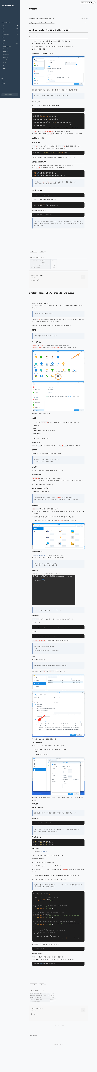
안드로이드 (6, 54)
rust (4, 62)
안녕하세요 (34, 277)
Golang (5, 59)
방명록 (3, 83)
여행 (10, 37)
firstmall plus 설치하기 (34, 1001)
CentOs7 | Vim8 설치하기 (35, 267)
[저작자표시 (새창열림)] (45, 251)
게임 (10, 25)
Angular (5, 51)
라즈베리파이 (7, 46)
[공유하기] (34, 251)
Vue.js (5, 65)
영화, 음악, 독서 (10, 34)
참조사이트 (44, 851)
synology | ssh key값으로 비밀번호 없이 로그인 (41, 18)
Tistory (61, 1044)
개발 (10, 43)
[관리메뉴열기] (94, 3)
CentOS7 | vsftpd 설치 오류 (35, 999)
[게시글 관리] (36, 251)
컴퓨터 (10, 40)
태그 (3, 81)
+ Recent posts (33, 1035)
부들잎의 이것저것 (8, 5)
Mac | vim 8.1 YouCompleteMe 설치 (37, 260)
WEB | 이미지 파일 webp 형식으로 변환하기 (38, 995)
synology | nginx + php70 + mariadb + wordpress (41, 23)
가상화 (5, 57)
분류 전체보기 (6, 22)
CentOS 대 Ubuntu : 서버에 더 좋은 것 (37, 262)
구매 (10, 28)
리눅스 (5, 48)
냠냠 (10, 31)
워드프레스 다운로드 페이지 (39, 555)
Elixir (4, 68)
